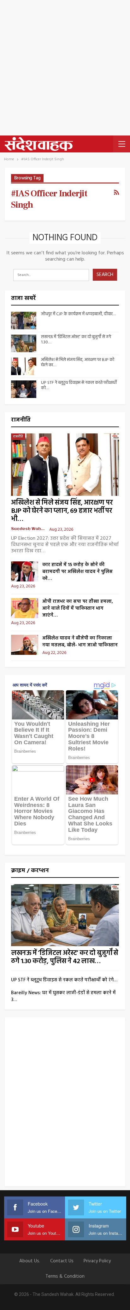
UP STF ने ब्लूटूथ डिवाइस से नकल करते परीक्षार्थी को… (79, 385)
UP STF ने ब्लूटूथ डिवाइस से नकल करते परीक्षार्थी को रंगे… (64, 980)
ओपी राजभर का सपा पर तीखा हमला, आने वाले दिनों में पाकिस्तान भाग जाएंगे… (77, 608)
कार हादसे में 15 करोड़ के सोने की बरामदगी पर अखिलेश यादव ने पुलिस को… (77, 571)
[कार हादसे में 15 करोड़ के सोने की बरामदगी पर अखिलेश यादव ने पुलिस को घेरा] (24, 571)
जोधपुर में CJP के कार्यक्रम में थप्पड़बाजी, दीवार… (78, 314)
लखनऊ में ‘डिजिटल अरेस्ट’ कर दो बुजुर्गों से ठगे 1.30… (76, 339)
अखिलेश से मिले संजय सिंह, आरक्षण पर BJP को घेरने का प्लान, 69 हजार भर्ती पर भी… (62, 511)
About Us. (29, 1261)
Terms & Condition (65, 1276)
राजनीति (18, 436)
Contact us (62, 1261)
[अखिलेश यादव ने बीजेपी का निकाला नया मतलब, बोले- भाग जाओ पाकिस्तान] (24, 645)
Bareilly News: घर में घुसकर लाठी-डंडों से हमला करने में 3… (63, 996)
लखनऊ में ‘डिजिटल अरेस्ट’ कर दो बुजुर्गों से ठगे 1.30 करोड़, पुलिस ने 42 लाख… (64, 957)
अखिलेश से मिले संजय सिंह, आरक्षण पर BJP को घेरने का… (77, 362)
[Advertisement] (65, 67)
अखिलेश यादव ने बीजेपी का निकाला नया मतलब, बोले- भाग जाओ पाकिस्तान (80, 641)
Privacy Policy (97, 1261)
